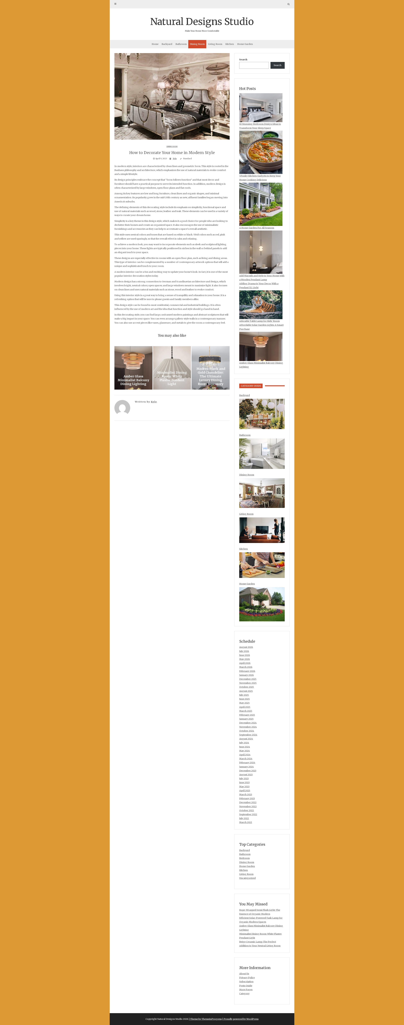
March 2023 (245, 794)
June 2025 (244, 698)
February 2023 (247, 798)
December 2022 (247, 802)
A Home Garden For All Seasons (256, 227)
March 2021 (245, 822)
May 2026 (244, 659)
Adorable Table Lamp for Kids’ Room (259, 321)
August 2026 (246, 647)
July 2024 (244, 742)
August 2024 (246, 738)
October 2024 (246, 730)
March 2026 (245, 667)
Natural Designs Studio (202, 24)
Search (243, 59)
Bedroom (244, 858)
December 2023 (247, 770)
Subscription (246, 981)
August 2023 (246, 774)
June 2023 (244, 782)
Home (155, 44)
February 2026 (247, 671)
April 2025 (244, 707)
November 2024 (248, 726)
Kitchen (229, 44)
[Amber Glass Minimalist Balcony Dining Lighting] (133, 368)
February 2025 (247, 714)
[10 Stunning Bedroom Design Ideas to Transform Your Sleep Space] (260, 107)
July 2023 (244, 778)
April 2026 (244, 663)
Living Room (215, 44)
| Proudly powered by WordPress (240, 1019)
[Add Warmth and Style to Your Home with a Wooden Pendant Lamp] (260, 252)
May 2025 (244, 702)
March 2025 (245, 711)
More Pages (245, 989)
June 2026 (244, 655)
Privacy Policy (247, 977)
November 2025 (248, 683)
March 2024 (245, 758)
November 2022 (248, 806)
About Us (244, 973)
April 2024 (244, 754)
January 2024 (246, 766)
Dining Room (197, 44)
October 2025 (246, 686)
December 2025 (247, 679)
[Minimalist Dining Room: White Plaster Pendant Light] (172, 368)
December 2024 (248, 722)
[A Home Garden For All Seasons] (260, 204)
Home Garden (245, 44)
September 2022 (248, 814)
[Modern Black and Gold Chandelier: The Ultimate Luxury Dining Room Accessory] (211, 368)
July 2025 (244, 695)
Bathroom (181, 44)
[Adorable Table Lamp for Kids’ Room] (260, 304)
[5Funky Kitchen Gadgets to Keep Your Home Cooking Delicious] (260, 152)
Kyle (175, 158)
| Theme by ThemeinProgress (205, 1019)
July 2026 (244, 651)
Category (244, 993)
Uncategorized (247, 878)
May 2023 (244, 786)
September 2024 (248, 734)
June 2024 (244, 746)
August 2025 (246, 691)
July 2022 (244, 818)
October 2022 (246, 810)
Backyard (167, 44)
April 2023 (244, 790)
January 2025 (246, 718)
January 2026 (246, 675)
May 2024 (244, 750)
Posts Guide (245, 985)
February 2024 (247, 762)
